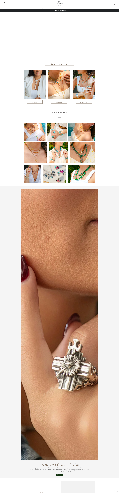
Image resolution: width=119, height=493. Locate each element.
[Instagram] (6, 2)
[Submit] (112, 5)
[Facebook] (4, 2)
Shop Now (59, 474)
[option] (59, 34)
